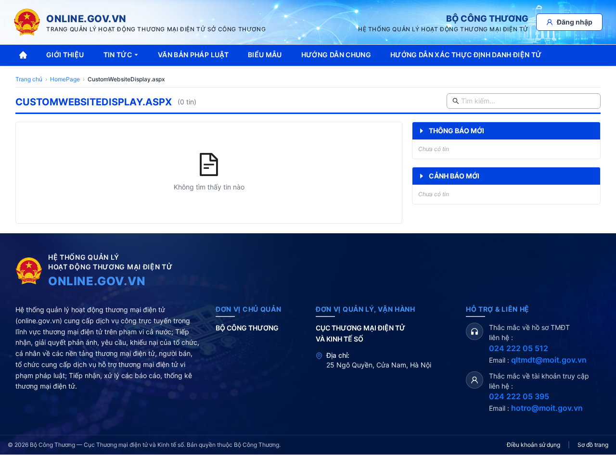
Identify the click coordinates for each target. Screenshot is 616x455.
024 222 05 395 (519, 396)
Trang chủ (28, 79)
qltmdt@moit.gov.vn (549, 360)
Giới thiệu (65, 55)
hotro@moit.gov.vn (547, 408)
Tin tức (117, 55)
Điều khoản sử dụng (533, 444)
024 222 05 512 (518, 348)
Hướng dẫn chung (336, 55)
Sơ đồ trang (593, 444)
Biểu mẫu (265, 55)
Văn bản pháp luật (193, 55)
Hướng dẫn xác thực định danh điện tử (466, 55)
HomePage (65, 79)
